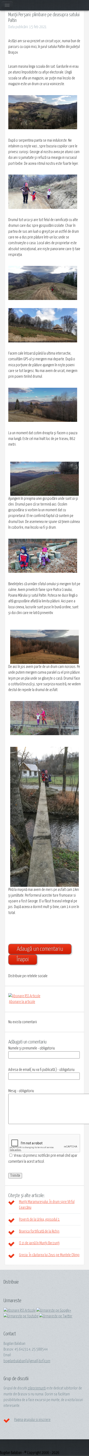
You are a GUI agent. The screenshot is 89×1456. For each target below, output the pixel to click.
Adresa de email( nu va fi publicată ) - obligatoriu (41, 1070)
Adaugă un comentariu (40, 949)
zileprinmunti (37, 1388)
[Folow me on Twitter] (55, 1316)
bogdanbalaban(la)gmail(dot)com (27, 1361)
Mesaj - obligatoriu (21, 1091)
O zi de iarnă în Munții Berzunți (39, 1243)
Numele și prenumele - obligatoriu (31, 1048)
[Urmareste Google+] (53, 1310)
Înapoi (23, 959)
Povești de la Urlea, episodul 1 (39, 1219)
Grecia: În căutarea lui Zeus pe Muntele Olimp (49, 1255)
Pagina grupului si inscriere (32, 1420)
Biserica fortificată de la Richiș (39, 1231)
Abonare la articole (22, 1002)
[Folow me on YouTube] (21, 1316)
